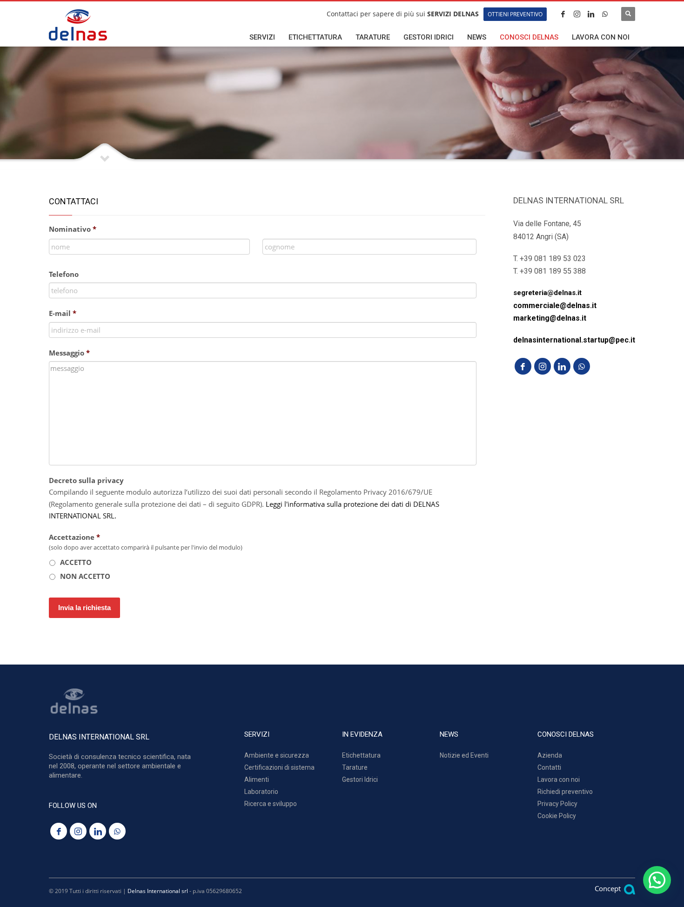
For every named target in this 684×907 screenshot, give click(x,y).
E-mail (62, 313)
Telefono (64, 274)
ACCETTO (76, 562)
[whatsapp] (605, 14)
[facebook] (563, 14)
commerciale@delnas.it (555, 305)
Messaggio (69, 352)
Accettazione (74, 537)
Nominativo (72, 229)
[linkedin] (591, 14)
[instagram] (577, 14)
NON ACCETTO (85, 576)
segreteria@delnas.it (547, 293)
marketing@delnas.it (549, 318)
